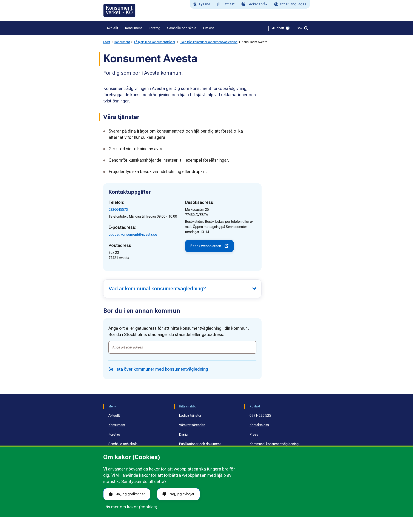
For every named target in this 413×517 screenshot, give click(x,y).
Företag (114, 434)
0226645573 (118, 209)
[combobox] (182, 347)
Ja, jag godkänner (130, 494)
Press (254, 434)
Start (106, 42)
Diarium (184, 434)
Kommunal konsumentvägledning (274, 444)
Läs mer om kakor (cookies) (130, 506)
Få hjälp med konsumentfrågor (154, 42)
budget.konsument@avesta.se (132, 234)
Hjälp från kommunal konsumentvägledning (208, 42)
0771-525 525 (260, 415)
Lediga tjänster (190, 415)
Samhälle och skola (122, 444)
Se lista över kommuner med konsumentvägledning (158, 369)
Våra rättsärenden (192, 425)
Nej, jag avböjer (182, 494)
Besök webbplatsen (205, 246)
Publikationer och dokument (200, 444)
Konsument (122, 42)
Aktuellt (114, 415)
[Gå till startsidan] (119, 10)
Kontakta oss (259, 425)
